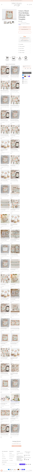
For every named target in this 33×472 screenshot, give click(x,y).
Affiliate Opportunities (5, 460)
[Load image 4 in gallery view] (13, 22)
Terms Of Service (11, 456)
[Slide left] (3, 22)
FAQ (2, 453)
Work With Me (4, 458)
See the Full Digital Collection (25, 32)
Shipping (20, 22)
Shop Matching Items (25, 29)
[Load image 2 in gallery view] (8, 22)
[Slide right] (15, 22)
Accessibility (11, 460)
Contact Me (3, 456)
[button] (2, 4)
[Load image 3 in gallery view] (10, 22)
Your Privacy (11, 458)
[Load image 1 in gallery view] (5, 22)
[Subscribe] (15, 464)
